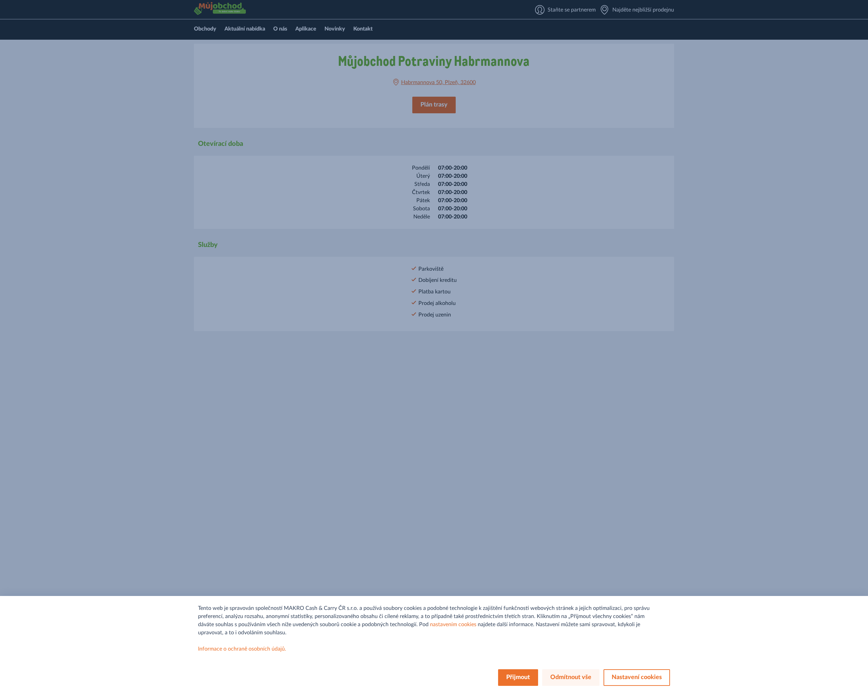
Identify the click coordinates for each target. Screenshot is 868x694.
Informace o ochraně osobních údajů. (242, 649)
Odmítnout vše (570, 677)
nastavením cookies (453, 624)
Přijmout (518, 677)
